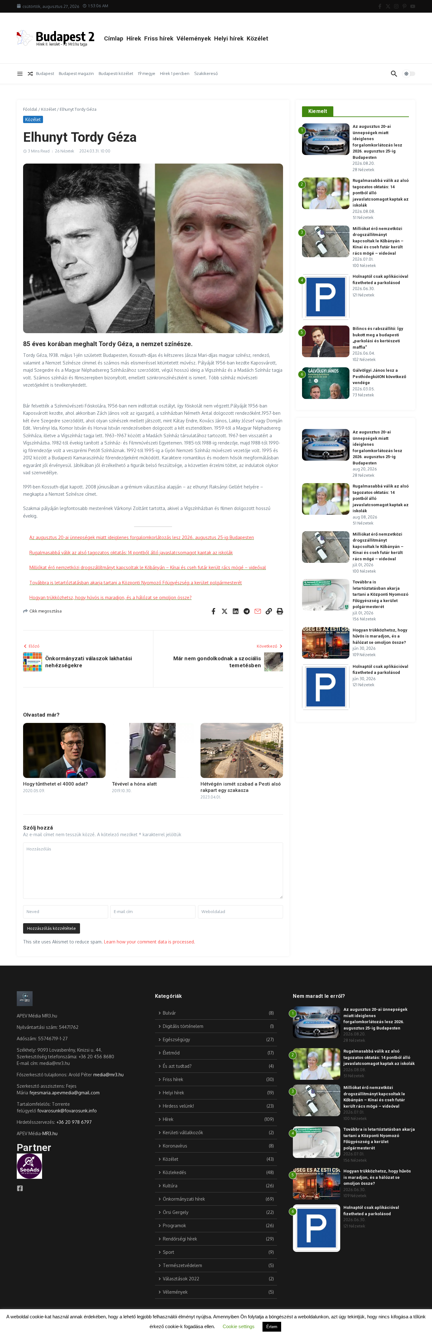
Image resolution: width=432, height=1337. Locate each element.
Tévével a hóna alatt (134, 784)
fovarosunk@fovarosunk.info (67, 1110)
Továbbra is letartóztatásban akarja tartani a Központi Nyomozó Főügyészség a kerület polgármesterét (135, 582)
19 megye (146, 73)
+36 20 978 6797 (74, 1122)
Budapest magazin (76, 73)
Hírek (134, 38)
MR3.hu (50, 1133)
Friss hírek (158, 38)
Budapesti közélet (116, 73)
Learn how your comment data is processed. (149, 941)
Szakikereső (206, 73)
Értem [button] (271, 1326)
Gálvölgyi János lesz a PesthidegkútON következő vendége (379, 376)
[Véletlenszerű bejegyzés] (30, 73)
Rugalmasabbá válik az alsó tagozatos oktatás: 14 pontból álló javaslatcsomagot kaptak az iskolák (131, 552)
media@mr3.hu (108, 1074)
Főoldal (30, 109)
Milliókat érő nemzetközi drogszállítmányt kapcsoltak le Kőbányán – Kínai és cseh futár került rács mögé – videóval (147, 567)
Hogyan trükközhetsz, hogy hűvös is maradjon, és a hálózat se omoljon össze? (110, 597)
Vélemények (193, 38)
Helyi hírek (229, 38)
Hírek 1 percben (174, 73)
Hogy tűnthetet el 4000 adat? (55, 784)
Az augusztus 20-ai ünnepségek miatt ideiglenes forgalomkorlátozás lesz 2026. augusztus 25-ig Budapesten (141, 537)
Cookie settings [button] (239, 1326)
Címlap (113, 38)
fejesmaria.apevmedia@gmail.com (64, 1092)
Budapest (45, 73)
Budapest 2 (65, 36)
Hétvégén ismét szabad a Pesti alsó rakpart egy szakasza (241, 787)
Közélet (257, 38)
